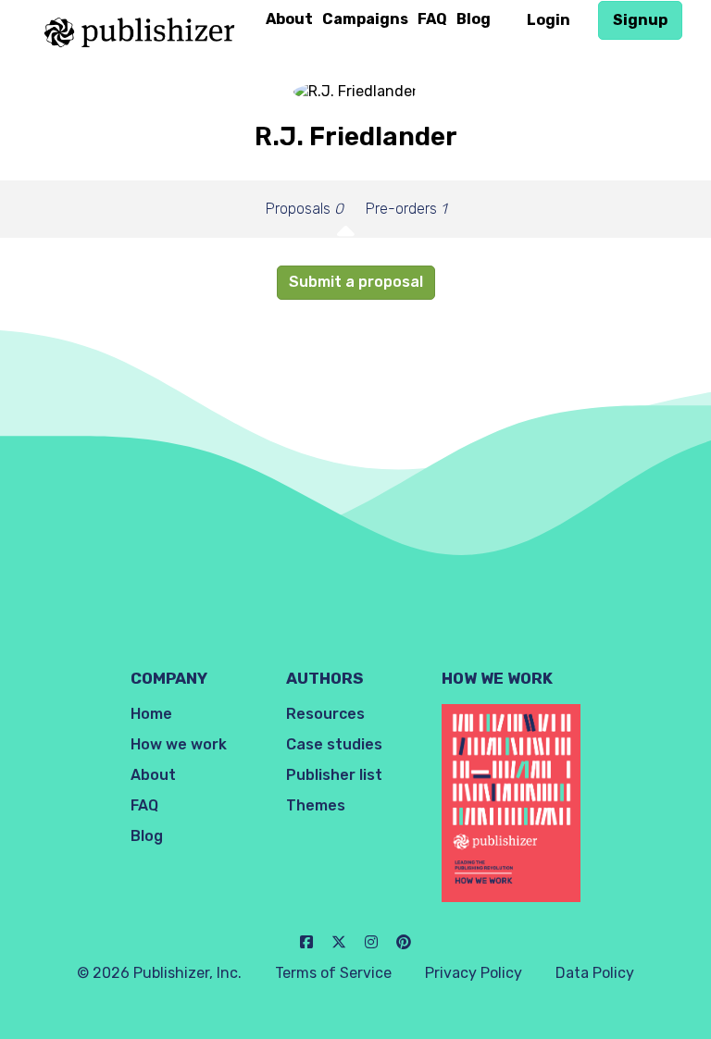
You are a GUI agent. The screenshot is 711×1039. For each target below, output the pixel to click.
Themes (315, 805)
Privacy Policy (473, 973)
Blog (473, 19)
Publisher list (334, 775)
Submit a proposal (356, 282)
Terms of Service (333, 973)
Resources (325, 714)
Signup (640, 20)
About (289, 19)
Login (548, 20)
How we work (179, 744)
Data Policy (594, 973)
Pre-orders (406, 208)
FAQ (432, 19)
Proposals (304, 208)
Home (151, 714)
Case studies (334, 744)
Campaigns (365, 19)
